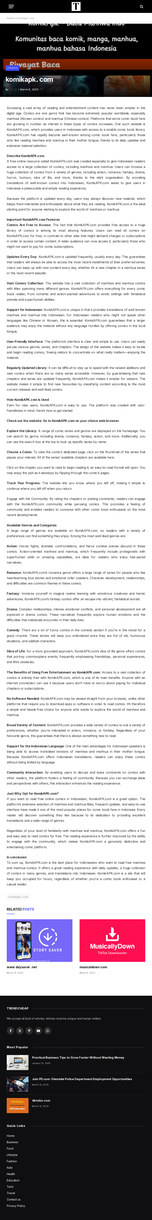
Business (12, 1142)
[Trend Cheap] (76, 6)
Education (13, 1180)
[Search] (141, 6)
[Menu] (11, 6)
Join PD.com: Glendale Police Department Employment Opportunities (82, 1079)
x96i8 (13, 89)
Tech (10, 1186)
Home (10, 18)
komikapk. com (18, 896)
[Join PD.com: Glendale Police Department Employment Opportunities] (17, 1084)
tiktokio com (41, 1100)
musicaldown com (93, 967)
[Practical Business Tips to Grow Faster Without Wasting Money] (17, 1062)
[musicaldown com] (112, 940)
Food (10, 1148)
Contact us (14, 1199)
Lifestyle (12, 68)
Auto (10, 1167)
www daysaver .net (22, 967)
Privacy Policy (16, 1205)
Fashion (12, 1161)
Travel (11, 1193)
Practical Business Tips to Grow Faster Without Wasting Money (78, 1057)
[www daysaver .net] (39, 940)
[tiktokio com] (17, 1105)
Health (11, 1174)
